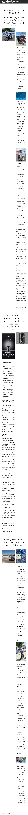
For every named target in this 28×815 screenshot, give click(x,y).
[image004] (8, 556)
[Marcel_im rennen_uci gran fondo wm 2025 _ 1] (8, 34)
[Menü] (24, 1)
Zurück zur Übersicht (21, 307)
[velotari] (11, 1)
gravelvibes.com (8, 517)
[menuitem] (24, 1)
